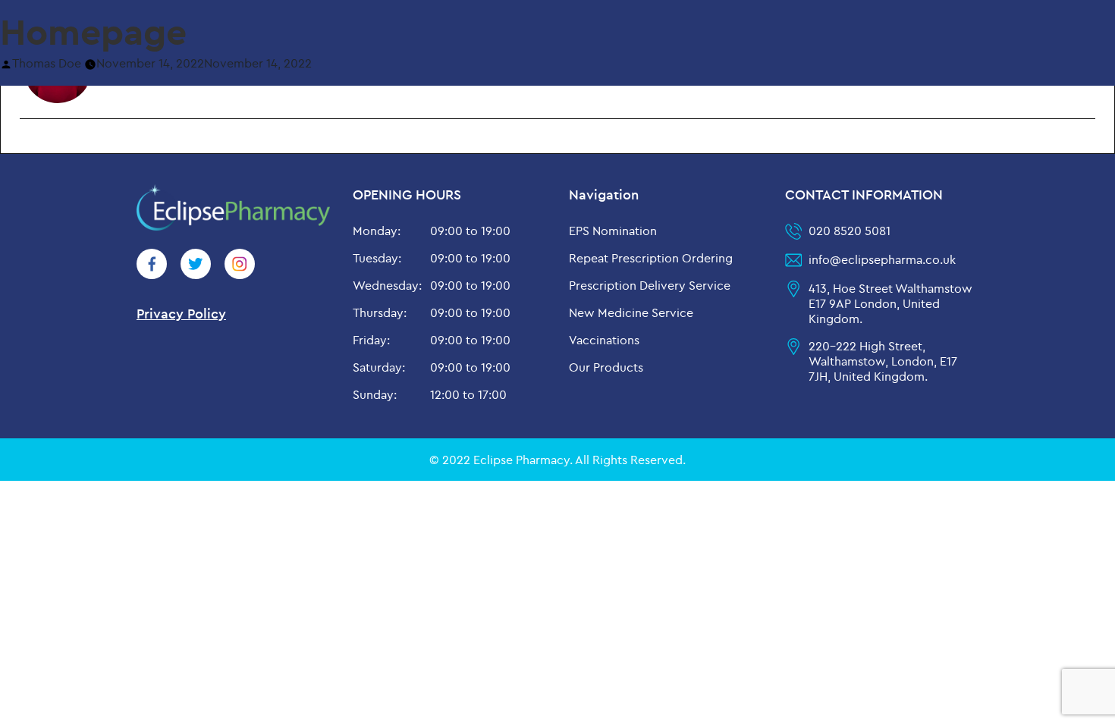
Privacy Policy (181, 313)
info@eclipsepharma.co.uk (882, 259)
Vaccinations (604, 339)
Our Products (606, 367)
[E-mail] (25, 141)
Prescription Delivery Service (649, 285)
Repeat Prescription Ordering (651, 257)
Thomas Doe (46, 63)
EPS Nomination (613, 230)
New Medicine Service (631, 312)
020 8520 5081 (849, 230)
